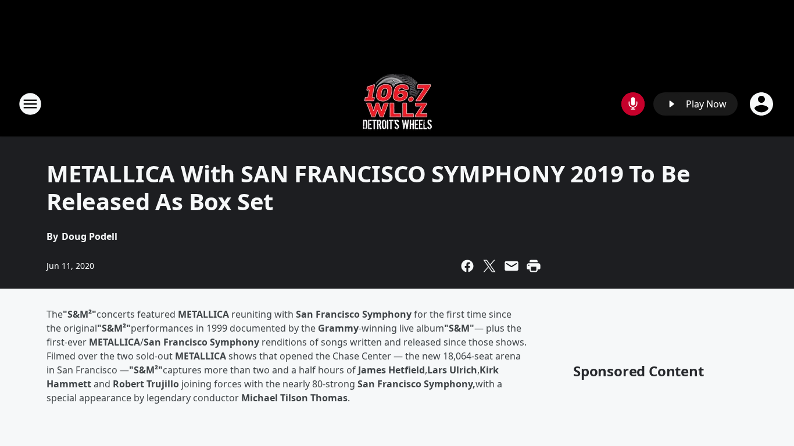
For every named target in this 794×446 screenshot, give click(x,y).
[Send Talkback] (633, 104)
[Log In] (762, 104)
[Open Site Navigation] (30, 104)
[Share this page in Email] (511, 266)
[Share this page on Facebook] (467, 266)
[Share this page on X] (489, 266)
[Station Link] (397, 103)
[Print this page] (533, 266)
